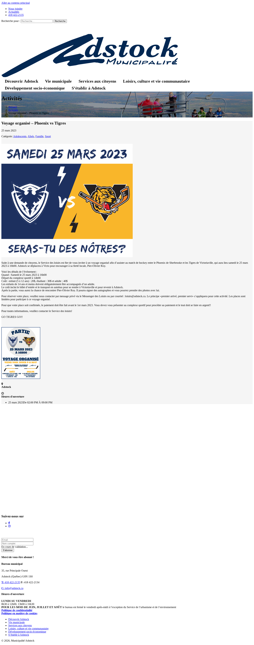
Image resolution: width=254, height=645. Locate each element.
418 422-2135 (16, 14)
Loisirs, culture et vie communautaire (156, 81)
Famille (39, 136)
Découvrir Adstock (21, 81)
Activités (13, 109)
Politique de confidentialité (16, 610)
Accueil (12, 106)
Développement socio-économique (35, 88)
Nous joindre (15, 8)
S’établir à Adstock (89, 88)
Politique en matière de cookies (19, 613)
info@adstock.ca (12, 588)
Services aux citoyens (97, 81)
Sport (48, 136)
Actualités (13, 11)
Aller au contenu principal (15, 2)
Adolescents (19, 136)
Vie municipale (58, 81)
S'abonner (8, 550)
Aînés (31, 136)
